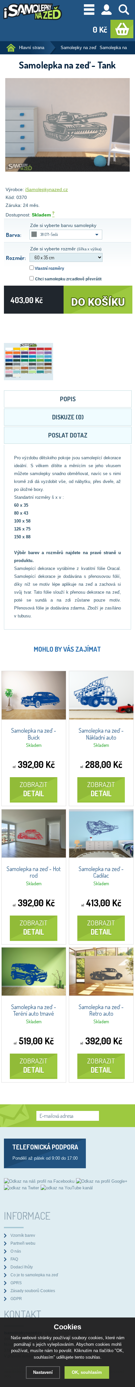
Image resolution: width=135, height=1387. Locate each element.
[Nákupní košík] (121, 29)
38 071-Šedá (49, 234)
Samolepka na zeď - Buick (33, 734)
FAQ (14, 1259)
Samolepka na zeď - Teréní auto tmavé (33, 1010)
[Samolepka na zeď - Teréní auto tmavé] (34, 994)
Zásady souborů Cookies (32, 1290)
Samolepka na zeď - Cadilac (101, 872)
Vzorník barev (22, 1235)
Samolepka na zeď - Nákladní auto (101, 734)
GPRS (16, 1283)
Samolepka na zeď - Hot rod (34, 872)
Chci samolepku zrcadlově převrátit (68, 279)
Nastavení (43, 1372)
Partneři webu (22, 1243)
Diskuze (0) (68, 417)
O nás (15, 1251)
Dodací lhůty (21, 1267)
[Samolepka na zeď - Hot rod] (34, 856)
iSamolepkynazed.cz (46, 189)
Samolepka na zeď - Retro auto (101, 1010)
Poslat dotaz (67, 435)
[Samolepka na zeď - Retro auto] (101, 994)
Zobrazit (34, 789)
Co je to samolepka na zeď (34, 1275)
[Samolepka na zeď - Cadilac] (101, 856)
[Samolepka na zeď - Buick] (34, 718)
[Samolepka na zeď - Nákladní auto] (101, 718)
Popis (68, 399)
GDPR (16, 1298)
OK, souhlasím (87, 1372)
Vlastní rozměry (49, 268)
